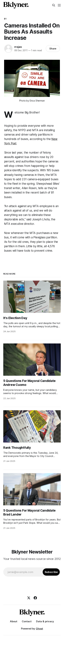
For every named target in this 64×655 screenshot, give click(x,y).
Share (52, 48)
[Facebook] (35, 598)
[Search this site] (53, 5)
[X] (28, 598)
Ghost (39, 628)
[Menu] (59, 5)
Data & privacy (45, 621)
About (13, 621)
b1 (5, 18)
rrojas (18, 46)
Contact (27, 621)
